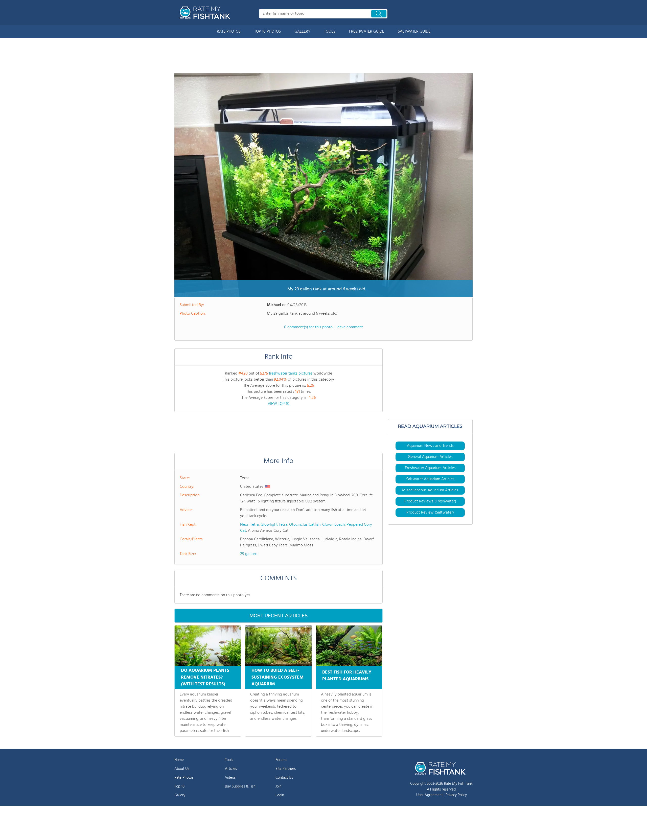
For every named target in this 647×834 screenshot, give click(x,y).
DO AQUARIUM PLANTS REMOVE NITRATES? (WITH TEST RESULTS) (205, 677)
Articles (231, 769)
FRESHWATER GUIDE (366, 31)
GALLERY (302, 31)
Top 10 (179, 786)
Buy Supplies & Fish (240, 786)
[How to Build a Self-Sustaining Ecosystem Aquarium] (278, 646)
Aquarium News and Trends (430, 446)
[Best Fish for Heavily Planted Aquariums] (349, 646)
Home (179, 760)
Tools (229, 760)
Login (279, 795)
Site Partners (285, 769)
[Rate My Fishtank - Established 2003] (206, 12)
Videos (230, 778)
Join (278, 786)
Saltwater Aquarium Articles (430, 479)
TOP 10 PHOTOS (267, 31)
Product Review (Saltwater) (430, 512)
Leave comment (349, 327)
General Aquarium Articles (430, 457)
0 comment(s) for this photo (308, 327)
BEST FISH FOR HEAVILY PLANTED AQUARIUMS (347, 676)
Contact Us (284, 778)
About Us (181, 769)
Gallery (179, 795)
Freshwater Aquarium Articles (430, 468)
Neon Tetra (249, 524)
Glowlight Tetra (274, 524)
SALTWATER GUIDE (414, 31)
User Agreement (429, 795)
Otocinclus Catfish (304, 524)
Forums (281, 760)
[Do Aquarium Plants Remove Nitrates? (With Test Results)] (208, 646)
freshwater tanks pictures (290, 373)
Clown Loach (333, 524)
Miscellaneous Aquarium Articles (430, 490)
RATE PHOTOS (229, 31)
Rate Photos (183, 778)
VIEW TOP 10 (278, 404)
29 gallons (249, 554)
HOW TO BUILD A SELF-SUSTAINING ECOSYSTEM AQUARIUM (277, 677)
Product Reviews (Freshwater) (430, 501)
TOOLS (329, 31)
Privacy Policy (456, 795)
